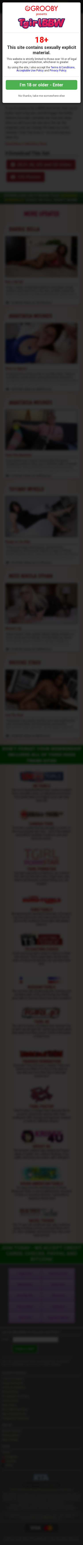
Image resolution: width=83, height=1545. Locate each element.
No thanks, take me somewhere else (41, 95)
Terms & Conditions (63, 67)
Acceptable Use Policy (30, 70)
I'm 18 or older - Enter (41, 84)
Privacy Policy (58, 70)
